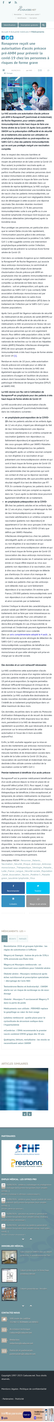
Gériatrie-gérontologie (16, 1220)
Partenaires (8, 1398)
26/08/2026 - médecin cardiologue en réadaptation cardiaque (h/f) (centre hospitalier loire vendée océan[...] (26, 1187)
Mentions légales (10, 1388)
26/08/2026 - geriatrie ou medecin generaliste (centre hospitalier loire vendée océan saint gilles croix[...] (25, 1228)
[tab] (4, 938)
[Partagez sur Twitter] (7, 38)
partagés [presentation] (22, 939)
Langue (19, 871)
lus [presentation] (4, 939)
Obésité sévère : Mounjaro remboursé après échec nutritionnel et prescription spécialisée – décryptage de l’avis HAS (26, 977)
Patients (36, 860)
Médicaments (37, 31)
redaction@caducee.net (21, 1343)
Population (46, 871)
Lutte (3, 871)
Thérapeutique (24, 867)
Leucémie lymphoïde (18, 878)
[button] (48, 70)
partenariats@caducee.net (22, 1353)
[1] (15, 355)
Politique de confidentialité (33, 1388)
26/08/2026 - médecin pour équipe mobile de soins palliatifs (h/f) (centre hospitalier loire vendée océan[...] (26, 1202)
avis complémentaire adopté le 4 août (29, 634)
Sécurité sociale (32, 871)
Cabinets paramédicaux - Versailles (33, 1289)
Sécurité (18, 863)
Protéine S (35, 874)
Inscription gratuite (29, 25)
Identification (21, 18)
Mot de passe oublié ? (32, 14)
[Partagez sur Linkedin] (11, 38)
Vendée (4, 1194)
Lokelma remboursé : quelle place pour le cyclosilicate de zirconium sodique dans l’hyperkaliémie (24, 1021)
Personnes (26, 860)
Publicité (19, 1398)
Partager (9, 73)
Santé (5, 874)
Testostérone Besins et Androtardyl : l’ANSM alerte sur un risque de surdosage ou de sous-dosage (27, 990)
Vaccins (25, 874)
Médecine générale (15, 1209)
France (11, 871)
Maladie (47, 867)
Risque (26, 863)
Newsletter (18, 14)
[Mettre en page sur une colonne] (39, 70)
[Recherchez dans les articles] (43, 25)
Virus (32, 878)
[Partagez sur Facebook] (3, 38)
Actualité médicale (20, 31)
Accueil (4, 31)
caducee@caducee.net (21, 1332)
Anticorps (36, 863)
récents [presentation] (12, 939)
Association (14, 874)
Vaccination (7, 863)
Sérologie (37, 867)
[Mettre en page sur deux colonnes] (41, 70)
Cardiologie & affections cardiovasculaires (23, 1194)
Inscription (33, 18)
